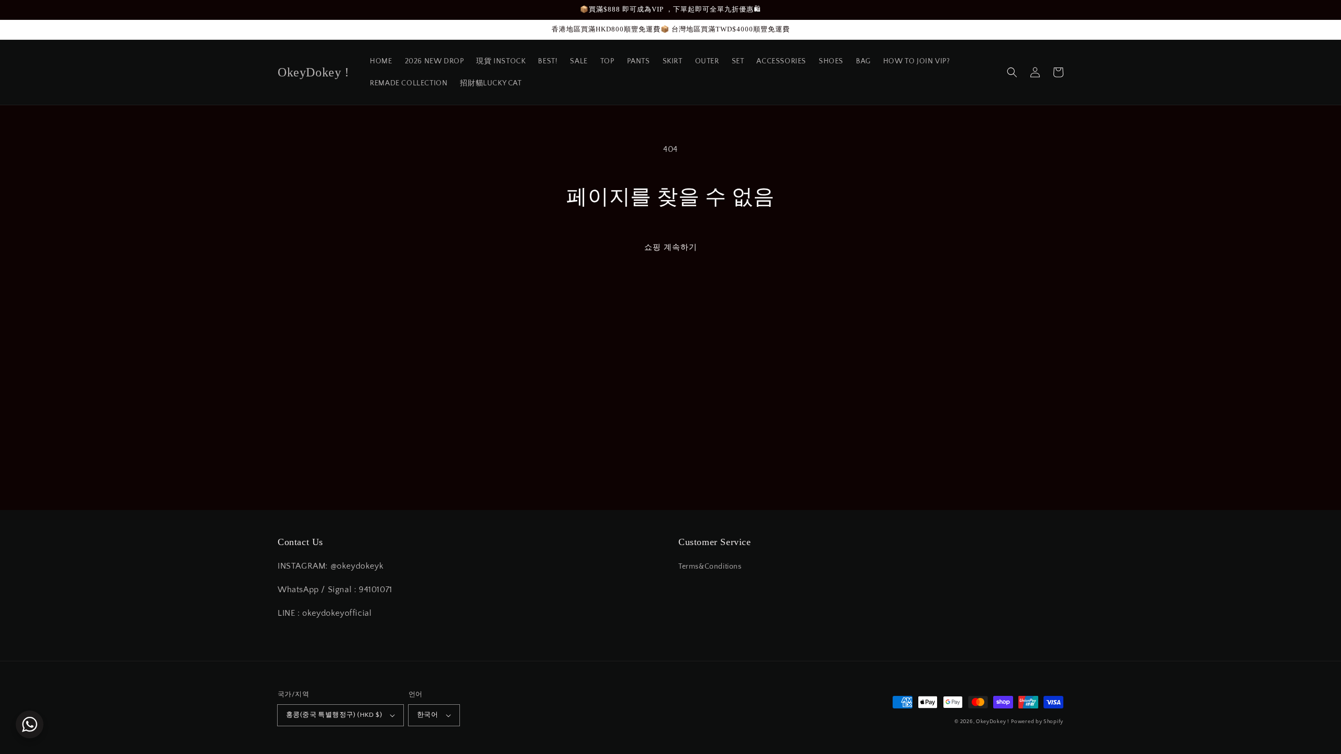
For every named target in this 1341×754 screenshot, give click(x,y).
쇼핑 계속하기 (670, 247)
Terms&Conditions (710, 566)
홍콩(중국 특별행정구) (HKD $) (334, 714)
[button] (1012, 72)
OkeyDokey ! (992, 722)
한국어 (427, 714)
